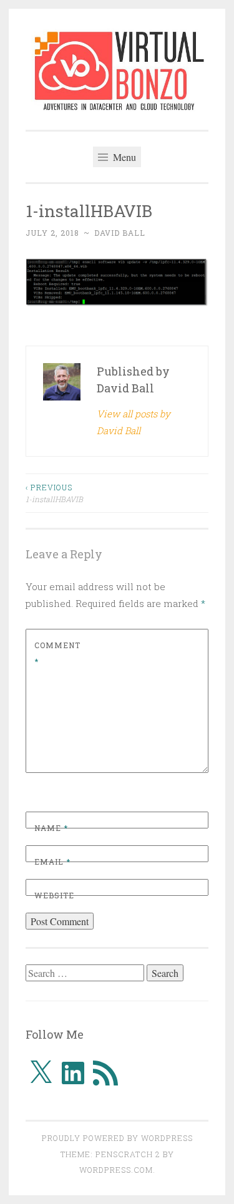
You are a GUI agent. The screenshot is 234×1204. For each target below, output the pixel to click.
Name (51, 828)
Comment (57, 653)
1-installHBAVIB (54, 492)
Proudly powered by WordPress (117, 1138)
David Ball (119, 233)
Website (54, 895)
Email (52, 862)
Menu (123, 156)
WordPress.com (116, 1170)
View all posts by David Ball (133, 422)
